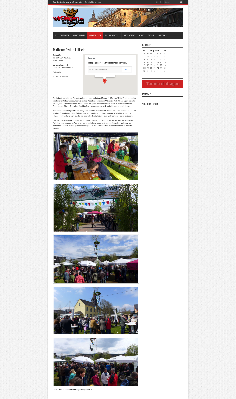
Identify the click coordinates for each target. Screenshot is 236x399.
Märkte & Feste (95, 35)
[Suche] (181, 2)
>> (164, 50)
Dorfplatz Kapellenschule (63, 68)
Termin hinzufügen (93, 2)
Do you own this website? (98, 70)
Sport (141, 35)
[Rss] (157, 2)
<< (144, 50)
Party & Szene (129, 35)
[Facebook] (160, 2)
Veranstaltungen (62, 35)
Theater (151, 35)
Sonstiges (162, 35)
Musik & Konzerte (112, 35)
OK (126, 70)
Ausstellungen (79, 35)
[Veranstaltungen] (118, 25)
